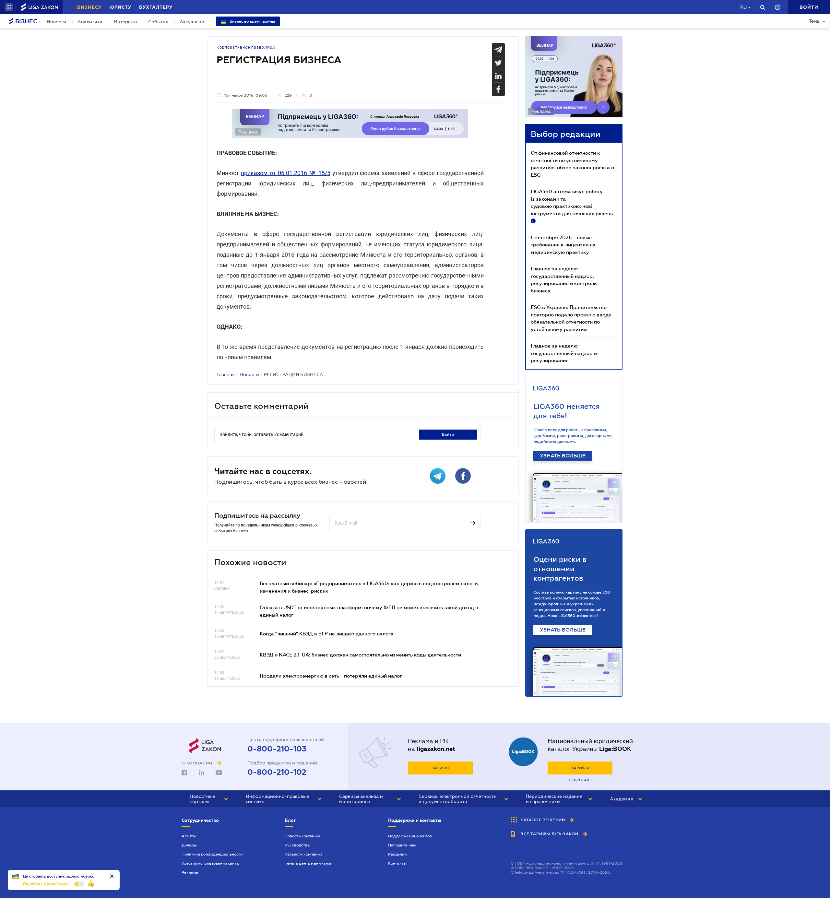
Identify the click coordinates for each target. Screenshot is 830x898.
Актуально (192, 21)
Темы (814, 21)
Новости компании (302, 836)
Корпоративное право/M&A (246, 47)
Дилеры (189, 845)
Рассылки (397, 854)
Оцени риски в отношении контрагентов (560, 568)
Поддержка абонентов (410, 836)
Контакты (397, 863)
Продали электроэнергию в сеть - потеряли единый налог (331, 676)
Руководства (297, 845)
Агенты (189, 836)
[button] (9, 7)
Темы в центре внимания (308, 863)
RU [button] (743, 7)
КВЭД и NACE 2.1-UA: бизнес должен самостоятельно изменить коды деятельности (360, 654)
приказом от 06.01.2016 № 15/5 (285, 173)
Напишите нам (402, 845)
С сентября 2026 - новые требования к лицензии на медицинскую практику (563, 244)
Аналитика (89, 21)
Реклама (190, 872)
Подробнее (580, 780)
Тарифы (440, 768)
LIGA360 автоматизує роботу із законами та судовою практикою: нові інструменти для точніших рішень (572, 205)
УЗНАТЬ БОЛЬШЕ (563, 456)
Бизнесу (89, 7)
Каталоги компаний (303, 854)
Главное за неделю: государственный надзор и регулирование (564, 353)
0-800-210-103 (276, 749)
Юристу (120, 7)
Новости (56, 21)
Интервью (125, 21)
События (158, 21)
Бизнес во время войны (252, 21)
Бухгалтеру (155, 7)
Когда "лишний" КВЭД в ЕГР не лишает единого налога (327, 633)
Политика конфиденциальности (212, 854)
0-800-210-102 (276, 772)
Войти (448, 434)
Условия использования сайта (210, 863)
